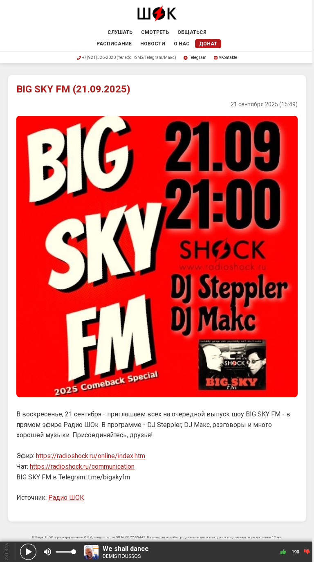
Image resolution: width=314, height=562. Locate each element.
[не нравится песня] (307, 552)
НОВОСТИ (152, 44)
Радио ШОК (66, 497)
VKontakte (228, 57)
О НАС (182, 44)
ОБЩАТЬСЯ (191, 32)
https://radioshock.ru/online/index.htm (90, 456)
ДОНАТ (208, 44)
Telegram (197, 57)
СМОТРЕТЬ (155, 32)
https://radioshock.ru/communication (82, 466)
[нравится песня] (283, 552)
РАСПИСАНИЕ (114, 44)
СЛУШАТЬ (120, 32)
